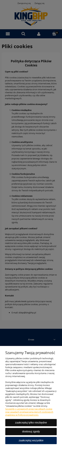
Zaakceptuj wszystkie (31, 440)
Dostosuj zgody (31, 431)
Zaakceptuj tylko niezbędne (31, 422)
